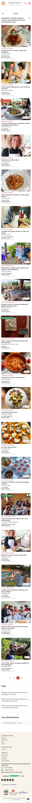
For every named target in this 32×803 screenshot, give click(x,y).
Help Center (4, 755)
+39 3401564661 (8, 767)
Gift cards (4, 757)
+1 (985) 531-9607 (8, 770)
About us (3, 738)
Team (3, 742)
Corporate (4, 759)
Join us (3, 744)
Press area (4, 740)
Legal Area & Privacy (16, 799)
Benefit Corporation (25, 798)
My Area (3, 749)
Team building (5, 761)
